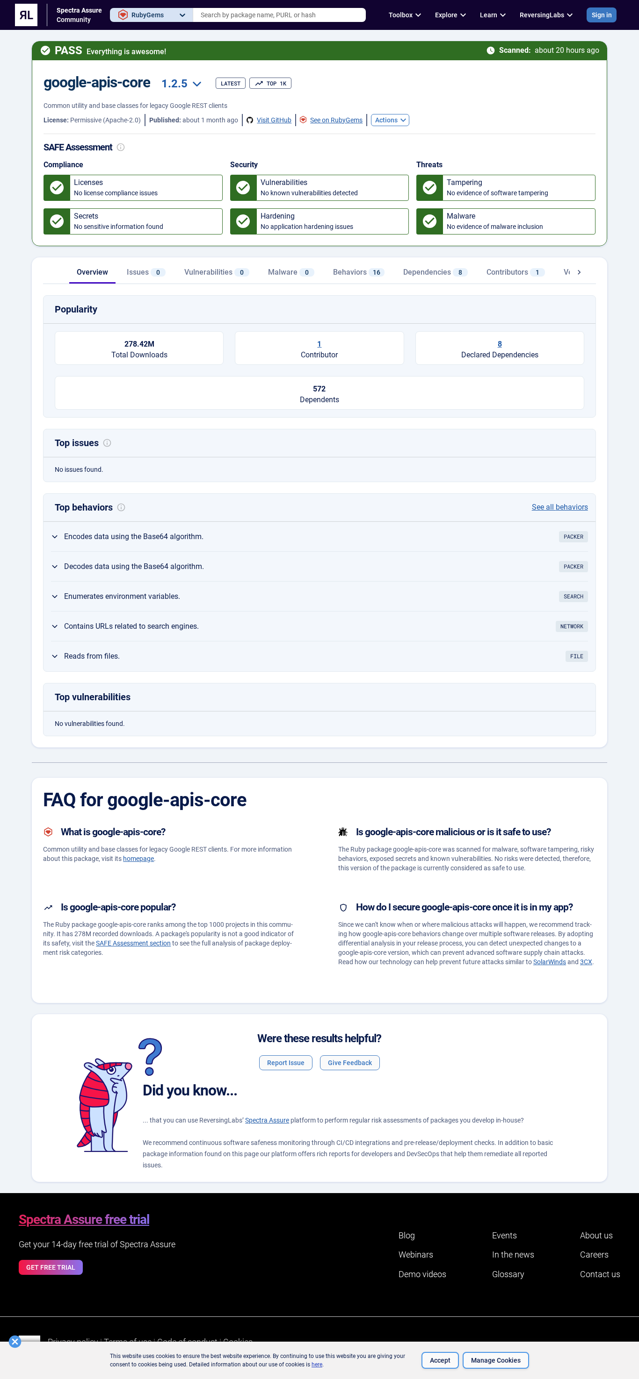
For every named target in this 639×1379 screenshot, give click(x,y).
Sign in (602, 15)
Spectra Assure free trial (84, 1219)
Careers (594, 1254)
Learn (488, 15)
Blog (407, 1235)
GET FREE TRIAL (50, 1267)
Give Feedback (350, 1062)
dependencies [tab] (432, 272)
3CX (586, 962)
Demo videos (422, 1274)
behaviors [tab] (356, 272)
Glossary (508, 1274)
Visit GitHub (274, 120)
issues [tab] (143, 272)
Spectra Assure (267, 1120)
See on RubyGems (336, 120)
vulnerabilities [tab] (214, 272)
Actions (386, 120)
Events (504, 1235)
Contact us (600, 1274)
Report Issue (286, 1062)
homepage (138, 858)
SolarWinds (549, 962)
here (317, 1364)
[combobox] (279, 15)
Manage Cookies (496, 1360)
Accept (440, 1360)
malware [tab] (288, 272)
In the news (513, 1254)
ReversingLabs (542, 15)
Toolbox (401, 15)
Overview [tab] (92, 272)
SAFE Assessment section (133, 943)
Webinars (416, 1254)
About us (596, 1235)
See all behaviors (560, 507)
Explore (446, 15)
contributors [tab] (513, 272)
